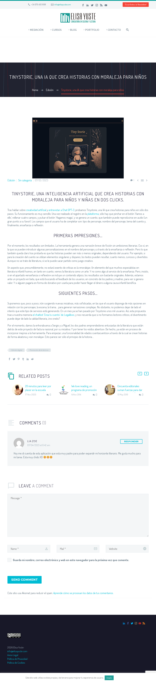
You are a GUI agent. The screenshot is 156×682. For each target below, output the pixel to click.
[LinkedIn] (87, 5)
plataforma (93, 213)
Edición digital (16, 350)
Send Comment (24, 579)
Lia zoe (32, 441)
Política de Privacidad (17, 658)
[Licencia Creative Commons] (14, 635)
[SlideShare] (110, 5)
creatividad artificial (36, 210)
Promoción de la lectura (39, 350)
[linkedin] (124, 623)
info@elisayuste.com (62, 4)
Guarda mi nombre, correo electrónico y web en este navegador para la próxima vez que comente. (71, 560)
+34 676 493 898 (38, 4)
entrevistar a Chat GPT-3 (61, 210)
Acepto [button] (109, 678)
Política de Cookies (16, 662)
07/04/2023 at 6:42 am (38, 445)
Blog (73, 29)
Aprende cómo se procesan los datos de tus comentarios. (83, 593)
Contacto (114, 29)
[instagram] (136, 623)
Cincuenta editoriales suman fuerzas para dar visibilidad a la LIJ (129, 389)
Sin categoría (25, 180)
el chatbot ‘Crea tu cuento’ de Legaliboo (53, 314)
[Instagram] (96, 5)
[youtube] (140, 623)
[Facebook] (83, 5)
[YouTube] (106, 5)
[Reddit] (32, 359)
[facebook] (128, 623)
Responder (131, 441)
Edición (11, 180)
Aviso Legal (12, 655)
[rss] (144, 623)
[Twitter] (92, 5)
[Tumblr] (23, 359)
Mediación (36, 29)
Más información (122, 677)
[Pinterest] (18, 359)
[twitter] (132, 623)
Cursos (57, 29)
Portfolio (92, 29)
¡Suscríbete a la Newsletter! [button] (136, 4)
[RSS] (101, 5)
